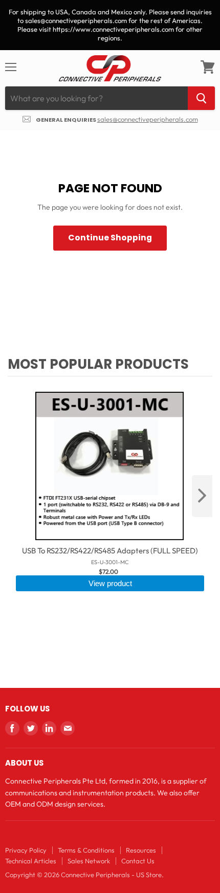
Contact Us (138, 861)
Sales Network (89, 861)
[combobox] (96, 98)
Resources (141, 850)
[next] (202, 496)
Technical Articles (30, 861)
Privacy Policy (26, 850)
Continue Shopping (110, 237)
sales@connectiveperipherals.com (147, 119)
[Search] (201, 98)
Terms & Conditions (86, 850)
